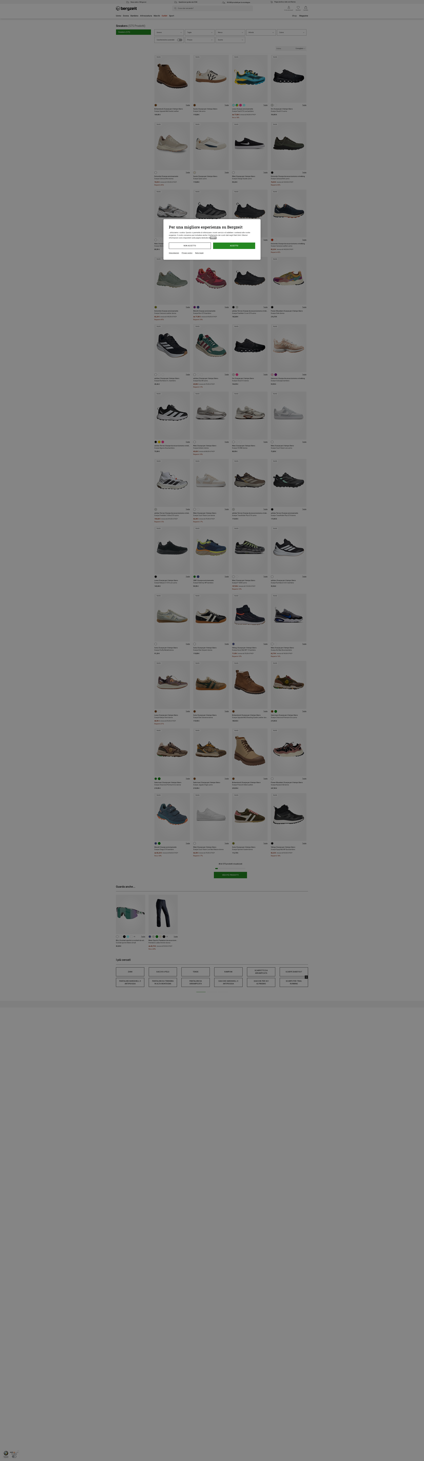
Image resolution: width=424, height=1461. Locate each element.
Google (213, 238)
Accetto (234, 246)
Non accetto (190, 246)
